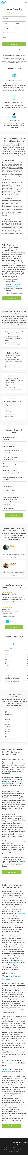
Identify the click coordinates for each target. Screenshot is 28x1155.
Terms (10, 1149)
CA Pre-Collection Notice (18, 1146)
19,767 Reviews (18, 13)
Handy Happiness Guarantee (13, 285)
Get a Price (14, 44)
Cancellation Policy (18, 1149)
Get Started (12, 298)
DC (6, 736)
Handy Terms (21, 55)
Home (4, 1136)
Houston (7, 719)
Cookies (6, 1149)
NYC (6, 712)
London (7, 724)
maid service (6, 1071)
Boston (7, 722)
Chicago (7, 726)
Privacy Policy (5, 57)
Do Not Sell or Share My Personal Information (13, 1148)
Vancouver (8, 734)
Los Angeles (9, 714)
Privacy (9, 1146)
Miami (7, 731)
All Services (10, 1136)
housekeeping (14, 962)
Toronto (7, 729)
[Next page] (25, 621)
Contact (4, 1146)
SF (5, 717)
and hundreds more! (10, 739)
